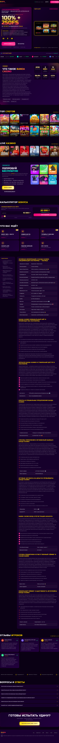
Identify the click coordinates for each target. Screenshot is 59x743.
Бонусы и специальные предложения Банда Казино (8, 275)
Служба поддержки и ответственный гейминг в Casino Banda (7, 290)
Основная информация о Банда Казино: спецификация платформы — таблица (8, 262)
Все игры (55, 112)
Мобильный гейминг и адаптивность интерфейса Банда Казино (8, 295)
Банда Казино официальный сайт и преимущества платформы (8, 267)
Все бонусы (21, 43)
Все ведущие (55, 143)
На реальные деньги (9, 191)
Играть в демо (8, 187)
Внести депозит (45, 214)
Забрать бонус (8, 43)
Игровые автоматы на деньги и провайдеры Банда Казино (8, 283)
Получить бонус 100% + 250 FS (29, 723)
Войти (46, 1)
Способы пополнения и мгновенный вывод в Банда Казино (8, 279)
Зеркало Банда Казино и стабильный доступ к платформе (7, 271)
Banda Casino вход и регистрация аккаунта (7, 287)
